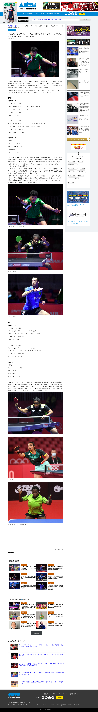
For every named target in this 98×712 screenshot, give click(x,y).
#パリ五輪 (71, 182)
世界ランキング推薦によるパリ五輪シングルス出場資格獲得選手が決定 (28, 577)
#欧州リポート (72, 168)
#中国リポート (72, 164)
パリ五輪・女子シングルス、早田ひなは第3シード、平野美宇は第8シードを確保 (28, 568)
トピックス (18, 26)
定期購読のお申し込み (23, 20)
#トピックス (71, 161)
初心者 (56, 13)
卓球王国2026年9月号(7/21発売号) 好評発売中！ (47, 19)
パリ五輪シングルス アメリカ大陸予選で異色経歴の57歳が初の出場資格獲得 (28, 587)
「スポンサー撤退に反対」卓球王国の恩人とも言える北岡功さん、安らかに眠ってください (28, 625)
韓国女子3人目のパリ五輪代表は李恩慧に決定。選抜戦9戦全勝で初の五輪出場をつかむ (55, 568)
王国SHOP (82, 13)
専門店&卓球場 (49, 13)
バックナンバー (23, 18)
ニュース (22, 13)
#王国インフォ (81, 172)
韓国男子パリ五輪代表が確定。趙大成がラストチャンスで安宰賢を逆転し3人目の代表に (55, 577)
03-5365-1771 (13, 704)
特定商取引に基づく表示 (73, 705)
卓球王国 (10, 26)
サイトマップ (46, 705)
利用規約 (64, 705)
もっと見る (36, 633)
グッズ (43, 13)
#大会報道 (82, 168)
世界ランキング (35, 13)
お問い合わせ (39, 705)
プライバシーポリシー (56, 705)
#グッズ (80, 161)
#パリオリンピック (73, 179)
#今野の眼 (81, 175)
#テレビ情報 (71, 175)
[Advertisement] (35, 537)
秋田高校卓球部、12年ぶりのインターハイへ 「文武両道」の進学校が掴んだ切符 (55, 606)
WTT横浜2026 (24, 602)
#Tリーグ (71, 172)
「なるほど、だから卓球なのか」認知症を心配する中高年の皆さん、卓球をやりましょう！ (28, 616)
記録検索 (28, 13)
